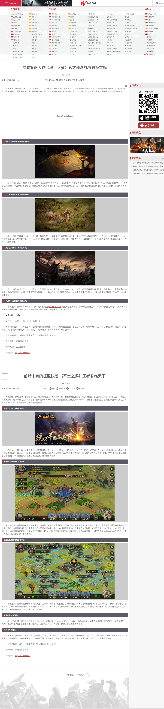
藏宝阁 (149, 37)
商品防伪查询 (151, 43)
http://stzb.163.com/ (53, 307)
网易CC (149, 40)
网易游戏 (150, 54)
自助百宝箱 (150, 48)
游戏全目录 (12, 3)
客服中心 (150, 51)
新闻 (9, 80)
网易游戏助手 (151, 46)
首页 (3, 80)
